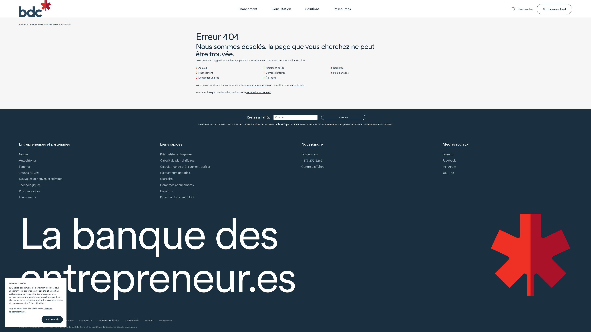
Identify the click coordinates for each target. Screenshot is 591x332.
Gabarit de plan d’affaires (177, 160)
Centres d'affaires (275, 72)
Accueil (22, 24)
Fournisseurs (27, 197)
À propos (521, 2)
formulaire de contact (258, 92)
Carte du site (85, 320)
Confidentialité (132, 320)
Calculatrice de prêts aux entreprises (185, 166)
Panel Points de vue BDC (177, 197)
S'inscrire (343, 117)
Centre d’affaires (312, 166)
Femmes (24, 166)
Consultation (281, 9)
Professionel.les (29, 191)
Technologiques (29, 185)
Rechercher (525, 9)
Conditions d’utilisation (108, 320)
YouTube (448, 173)
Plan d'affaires (341, 72)
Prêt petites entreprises (176, 154)
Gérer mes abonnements (177, 185)
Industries (506, 2)
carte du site (297, 85)
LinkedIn (448, 154)
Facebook (449, 160)
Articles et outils (275, 67)
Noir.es (23, 154)
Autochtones (27, 160)
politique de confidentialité (72, 327)
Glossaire (166, 179)
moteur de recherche (257, 85)
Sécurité (149, 320)
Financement (247, 9)
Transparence (165, 320)
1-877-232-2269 (312, 160)
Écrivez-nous (310, 154)
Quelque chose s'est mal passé (43, 24)
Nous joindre (552, 2)
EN (570, 2)
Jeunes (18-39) (29, 173)
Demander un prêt (208, 77)
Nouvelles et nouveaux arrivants (40, 179)
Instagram (449, 166)
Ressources (342, 9)
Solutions (312, 9)
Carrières (535, 2)
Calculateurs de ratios (175, 173)
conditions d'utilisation (102, 327)
